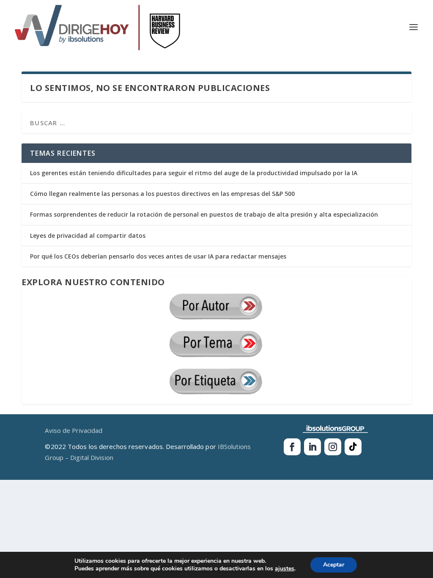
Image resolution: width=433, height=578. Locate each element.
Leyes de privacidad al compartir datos (87, 235)
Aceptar (333, 565)
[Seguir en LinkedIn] (312, 446)
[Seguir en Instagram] (332, 446)
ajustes (284, 568)
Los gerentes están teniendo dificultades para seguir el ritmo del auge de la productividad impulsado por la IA (193, 173)
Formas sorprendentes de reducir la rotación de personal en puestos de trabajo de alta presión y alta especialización (204, 214)
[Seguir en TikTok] (353, 446)
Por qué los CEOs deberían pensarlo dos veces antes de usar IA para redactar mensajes (158, 256)
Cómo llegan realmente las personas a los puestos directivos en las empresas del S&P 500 (162, 194)
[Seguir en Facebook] (292, 446)
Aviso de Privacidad (73, 430)
